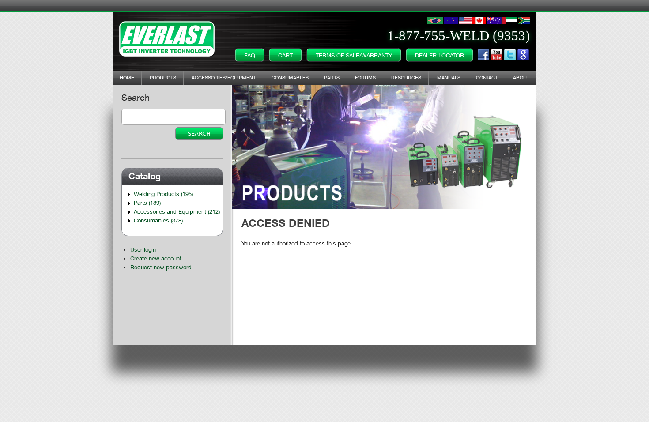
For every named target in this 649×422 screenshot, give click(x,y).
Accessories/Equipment (224, 77)
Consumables (290, 77)
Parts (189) (147, 202)
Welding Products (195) (163, 193)
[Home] (167, 37)
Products (163, 77)
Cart (285, 55)
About (521, 77)
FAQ (249, 55)
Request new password (161, 267)
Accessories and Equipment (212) (177, 211)
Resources (406, 77)
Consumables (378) (158, 220)
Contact (487, 77)
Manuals (448, 77)
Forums (365, 77)
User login (143, 249)
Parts (332, 77)
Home (127, 77)
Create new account (155, 258)
